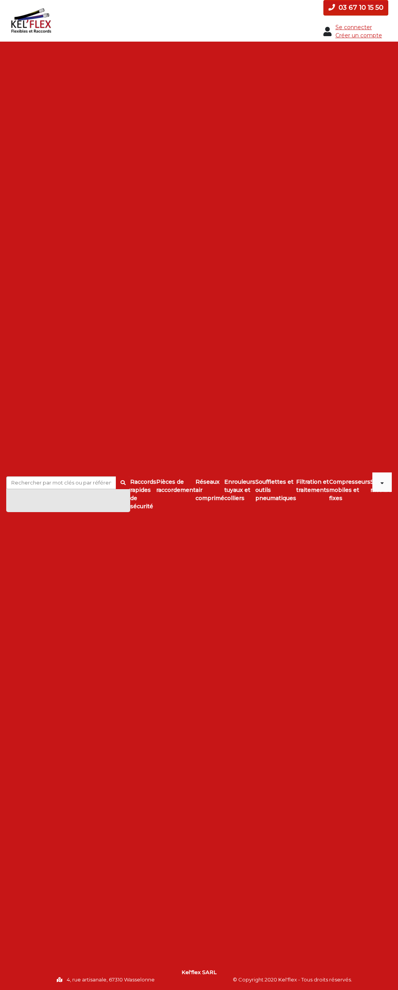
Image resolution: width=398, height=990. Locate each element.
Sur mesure (371, 485)
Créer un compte (358, 35)
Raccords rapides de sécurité (143, 494)
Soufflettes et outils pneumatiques (275, 490)
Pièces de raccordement (176, 485)
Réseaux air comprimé (210, 490)
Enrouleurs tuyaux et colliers (239, 490)
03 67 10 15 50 (360, 7)
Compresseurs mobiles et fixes (349, 490)
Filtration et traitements (312, 485)
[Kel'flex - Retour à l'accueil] (31, 10)
